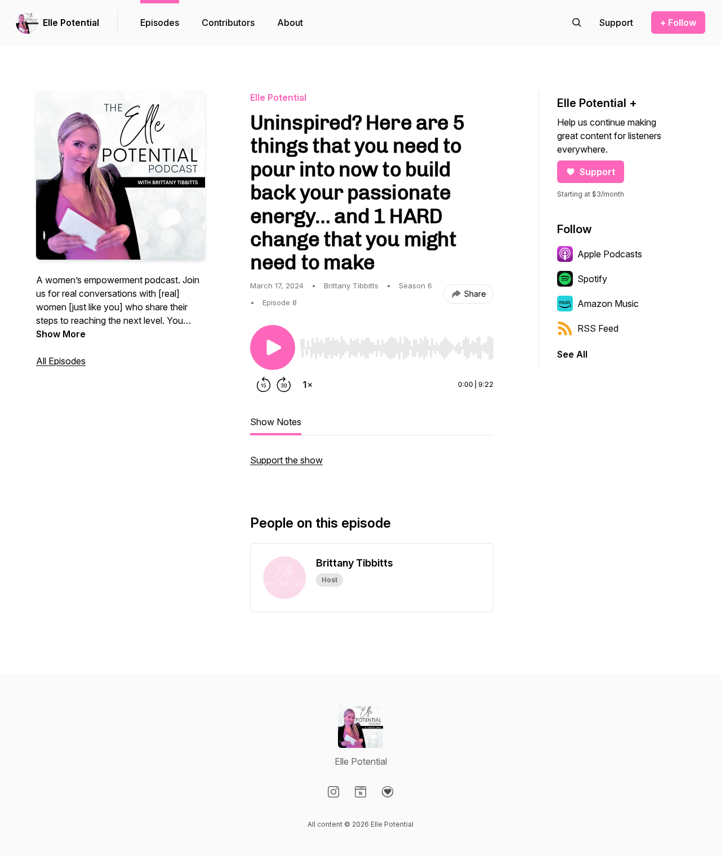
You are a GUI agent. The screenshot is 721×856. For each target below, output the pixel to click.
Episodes (159, 22)
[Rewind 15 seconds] (264, 385)
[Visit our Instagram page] (333, 791)
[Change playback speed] (307, 385)
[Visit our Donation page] (387, 791)
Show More (61, 334)
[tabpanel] (371, 465)
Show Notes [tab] (275, 421)
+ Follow (678, 22)
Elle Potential (71, 22)
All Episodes (61, 361)
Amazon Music (608, 303)
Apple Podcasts (609, 254)
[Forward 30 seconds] (284, 385)
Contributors (228, 22)
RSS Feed (597, 328)
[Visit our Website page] (360, 791)
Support (597, 171)
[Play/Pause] (272, 347)
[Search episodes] (576, 22)
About (290, 22)
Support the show (286, 460)
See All (572, 354)
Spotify (592, 278)
